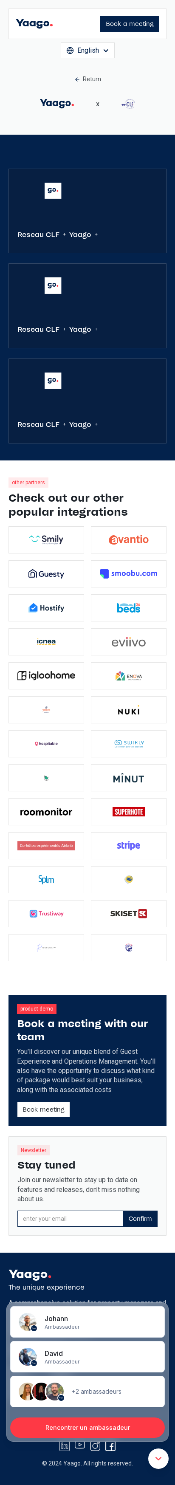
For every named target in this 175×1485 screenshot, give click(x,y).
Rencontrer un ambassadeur (87, 1427)
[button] (87, 50)
